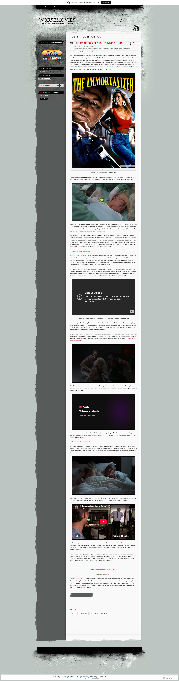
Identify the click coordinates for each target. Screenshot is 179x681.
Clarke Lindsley (100, 48)
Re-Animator (97, 50)
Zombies (92, 51)
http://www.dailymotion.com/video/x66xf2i (81, 251)
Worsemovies (57, 20)
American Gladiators (83, 48)
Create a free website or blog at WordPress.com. (78, 649)
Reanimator (105, 50)
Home (47, 7)
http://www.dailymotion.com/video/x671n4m (103, 569)
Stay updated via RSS (120, 25)
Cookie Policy (95, 678)
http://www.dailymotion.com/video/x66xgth (81, 442)
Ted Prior (116, 50)
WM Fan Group (44, 95)
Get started (106, 2)
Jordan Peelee (82, 50)
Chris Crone (92, 48)
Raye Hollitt (90, 50)
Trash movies (89, 46)
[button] (103, 120)
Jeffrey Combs (123, 48)
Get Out (116, 48)
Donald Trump (109, 48)
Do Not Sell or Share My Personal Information (102, 649)
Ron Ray (111, 50)
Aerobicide (78, 341)
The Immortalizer (84, 51)
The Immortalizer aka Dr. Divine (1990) (99, 42)
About (55, 7)
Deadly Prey (127, 338)
